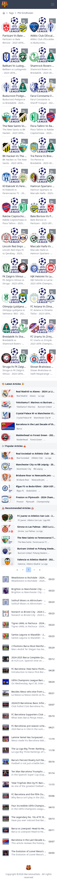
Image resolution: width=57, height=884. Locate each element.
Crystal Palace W (24, 418)
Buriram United (44, 407)
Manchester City (24, 469)
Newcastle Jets (38, 480)
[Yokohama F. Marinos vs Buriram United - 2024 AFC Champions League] (8, 404)
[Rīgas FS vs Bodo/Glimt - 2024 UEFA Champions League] (8, 488)
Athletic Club (37, 458)
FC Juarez (22, 520)
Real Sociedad (23, 458)
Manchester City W (42, 418)
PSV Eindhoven (25, 12)
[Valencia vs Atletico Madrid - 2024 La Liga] (8, 561)
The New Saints (25, 542)
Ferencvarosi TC (40, 542)
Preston (20, 502)
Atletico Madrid (33, 564)
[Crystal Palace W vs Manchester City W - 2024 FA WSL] (8, 415)
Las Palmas (30, 531)
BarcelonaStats (32, 874)
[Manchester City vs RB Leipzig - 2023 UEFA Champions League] (8, 466)
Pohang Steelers (40, 553)
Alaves (33, 396)
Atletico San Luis (34, 520)
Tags (11, 12)
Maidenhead (22, 439)
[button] (22, 569)
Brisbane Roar (23, 480)
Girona (21, 531)
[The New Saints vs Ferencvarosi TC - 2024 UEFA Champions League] (8, 539)
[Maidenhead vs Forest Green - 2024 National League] (8, 437)
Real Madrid (22, 396)
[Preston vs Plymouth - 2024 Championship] (8, 499)
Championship (43, 502)
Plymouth (30, 502)
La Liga (41, 396)
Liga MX (46, 520)
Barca (19, 429)
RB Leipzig (38, 469)
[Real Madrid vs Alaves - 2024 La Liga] (8, 393)
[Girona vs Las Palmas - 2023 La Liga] (8, 529)
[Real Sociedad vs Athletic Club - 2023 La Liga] (8, 455)
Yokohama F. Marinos (26, 407)
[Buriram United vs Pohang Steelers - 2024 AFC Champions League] (8, 550)
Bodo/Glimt (31, 491)
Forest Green (36, 439)
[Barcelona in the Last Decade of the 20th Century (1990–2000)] (8, 426)
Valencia (21, 564)
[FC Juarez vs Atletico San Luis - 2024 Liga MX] (8, 518)
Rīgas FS (20, 491)
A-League (51, 480)
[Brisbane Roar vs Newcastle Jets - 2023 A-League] (8, 477)
